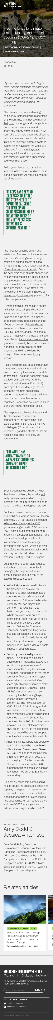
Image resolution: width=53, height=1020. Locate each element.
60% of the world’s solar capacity (22, 549)
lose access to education (33, 339)
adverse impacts (18, 276)
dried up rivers (32, 153)
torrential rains (17, 156)
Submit (38, 990)
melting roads (32, 149)
